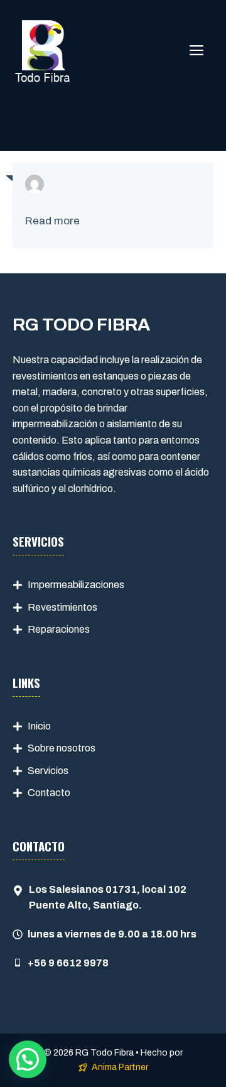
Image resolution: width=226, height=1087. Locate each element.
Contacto (49, 792)
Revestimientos (62, 607)
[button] (27, 1059)
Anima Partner (120, 1067)
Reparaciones (59, 629)
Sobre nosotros (61, 748)
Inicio (39, 726)
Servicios (48, 770)
